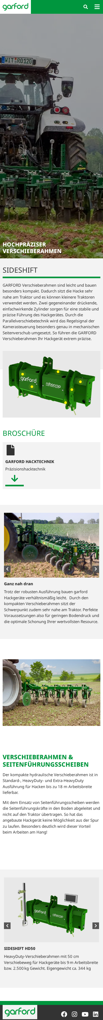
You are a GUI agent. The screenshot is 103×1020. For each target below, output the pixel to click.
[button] (86, 7)
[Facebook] (64, 1014)
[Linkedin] (95, 1014)
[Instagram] (74, 1014)
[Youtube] (85, 1014)
